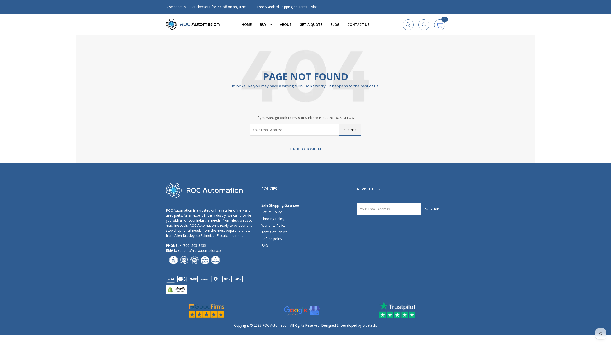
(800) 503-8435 (194, 245)
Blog (335, 24)
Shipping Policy (272, 218)
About (286, 24)
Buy (263, 24)
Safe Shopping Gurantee (280, 205)
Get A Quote (311, 24)
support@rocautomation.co (199, 250)
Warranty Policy (273, 225)
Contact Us (358, 24)
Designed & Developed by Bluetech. (348, 325)
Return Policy (271, 212)
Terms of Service (274, 232)
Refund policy (271, 238)
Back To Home (303, 149)
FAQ (264, 245)
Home (247, 24)
